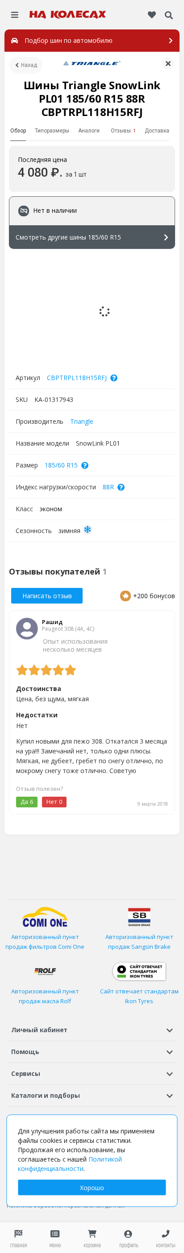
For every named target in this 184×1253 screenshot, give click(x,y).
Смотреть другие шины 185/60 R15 (68, 237)
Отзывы (123, 131)
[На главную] (67, 15)
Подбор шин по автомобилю (69, 40)
